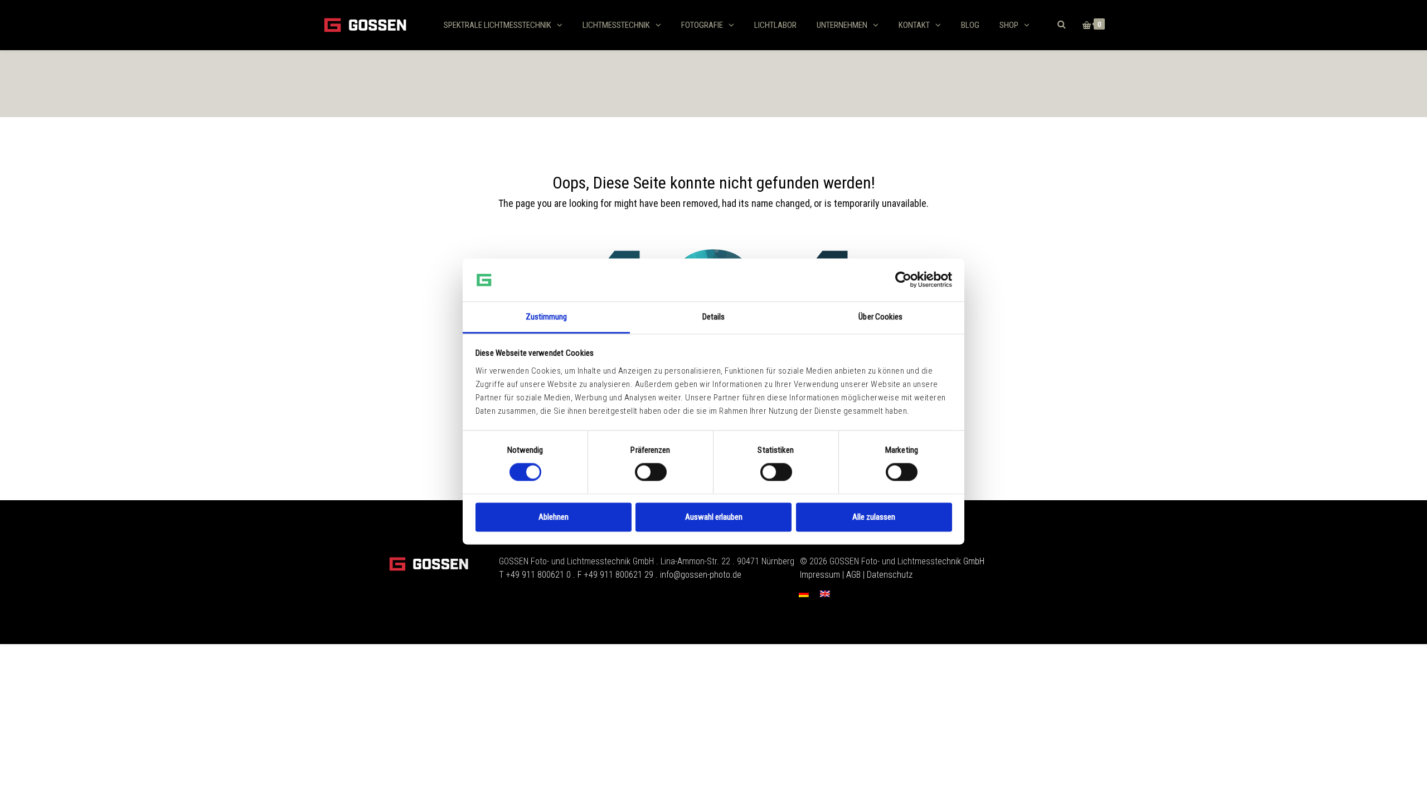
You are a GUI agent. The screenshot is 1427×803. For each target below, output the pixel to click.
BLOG (970, 25)
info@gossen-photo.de (700, 574)
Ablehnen (553, 517)
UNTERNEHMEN (842, 25)
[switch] (651, 472)
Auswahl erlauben (713, 517)
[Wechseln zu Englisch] (825, 593)
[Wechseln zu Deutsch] (803, 593)
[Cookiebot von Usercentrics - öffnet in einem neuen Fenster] (903, 280)
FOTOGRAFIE (702, 25)
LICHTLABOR (775, 25)
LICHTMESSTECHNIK (616, 25)
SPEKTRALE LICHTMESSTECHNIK (497, 25)
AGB (853, 574)
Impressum (820, 574)
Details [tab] (713, 317)
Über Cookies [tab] (880, 317)
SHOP (1008, 25)
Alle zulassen (873, 517)
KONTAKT (914, 25)
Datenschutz (889, 574)
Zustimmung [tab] (546, 317)
